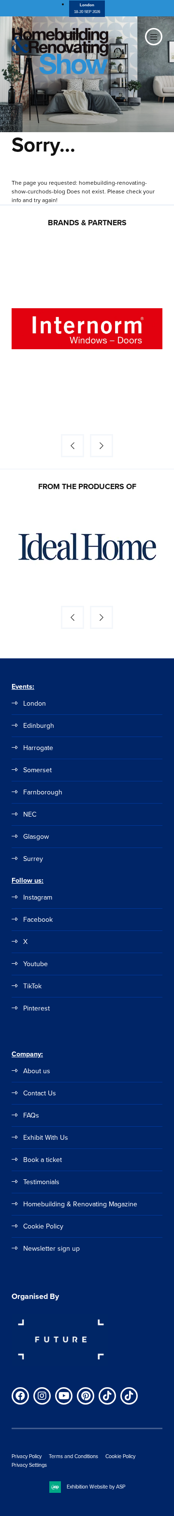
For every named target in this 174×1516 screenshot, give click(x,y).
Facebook (38, 920)
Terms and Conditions (73, 1456)
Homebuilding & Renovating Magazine (80, 1204)
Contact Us (39, 1093)
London (34, 703)
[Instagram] (42, 1396)
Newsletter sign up (51, 1248)
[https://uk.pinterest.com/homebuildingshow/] (85, 1396)
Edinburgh (38, 726)
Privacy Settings (29, 1465)
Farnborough (42, 792)
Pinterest (36, 1008)
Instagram (37, 897)
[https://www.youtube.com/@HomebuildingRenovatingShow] (63, 1396)
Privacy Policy (27, 1456)
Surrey (33, 859)
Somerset (37, 770)
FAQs (31, 1115)
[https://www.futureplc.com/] (60, 1363)
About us (36, 1071)
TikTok (32, 986)
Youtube (35, 964)
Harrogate (38, 748)
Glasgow (36, 837)
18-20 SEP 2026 (87, 8)
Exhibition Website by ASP (96, 1486)
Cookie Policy (43, 1226)
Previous (72, 445)
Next (101, 445)
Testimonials (41, 1182)
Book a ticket (42, 1160)
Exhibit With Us (45, 1138)
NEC (29, 814)
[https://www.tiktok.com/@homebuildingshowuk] (107, 1396)
